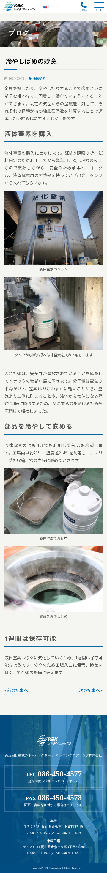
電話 (84, 10)
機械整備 (38, 79)
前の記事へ (17, 690)
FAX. (53, 800)
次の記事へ (89, 690)
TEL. (54, 776)
